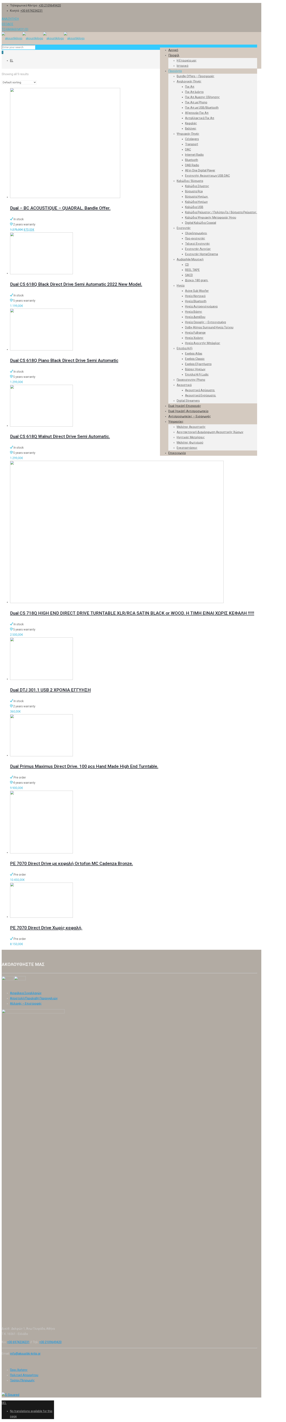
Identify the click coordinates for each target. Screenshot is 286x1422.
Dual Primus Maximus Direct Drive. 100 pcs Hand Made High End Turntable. (84, 766)
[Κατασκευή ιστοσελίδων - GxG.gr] (10, 1394)
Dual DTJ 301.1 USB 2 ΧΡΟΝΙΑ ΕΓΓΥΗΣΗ (50, 689)
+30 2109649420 (50, 5)
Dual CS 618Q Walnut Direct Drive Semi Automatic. (60, 436)
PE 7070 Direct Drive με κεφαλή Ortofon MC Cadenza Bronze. (71, 863)
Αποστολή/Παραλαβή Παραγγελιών (34, 998)
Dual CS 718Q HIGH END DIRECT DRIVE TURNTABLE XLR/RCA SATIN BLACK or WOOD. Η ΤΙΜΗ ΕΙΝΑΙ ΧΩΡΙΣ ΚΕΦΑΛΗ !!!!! (132, 613)
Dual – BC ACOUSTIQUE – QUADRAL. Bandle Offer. (60, 208)
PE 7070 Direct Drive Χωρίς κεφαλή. (46, 927)
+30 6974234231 (31, 10)
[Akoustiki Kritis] (43, 38)
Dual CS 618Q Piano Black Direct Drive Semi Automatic (64, 360)
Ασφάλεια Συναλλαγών (25, 993)
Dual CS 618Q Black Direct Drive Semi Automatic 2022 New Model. (76, 284)
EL (11, 60)
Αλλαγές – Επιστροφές (26, 1003)
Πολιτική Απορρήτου (24, 1375)
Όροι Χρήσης (19, 1370)
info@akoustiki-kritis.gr (25, 1353)
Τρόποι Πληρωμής (22, 1380)
